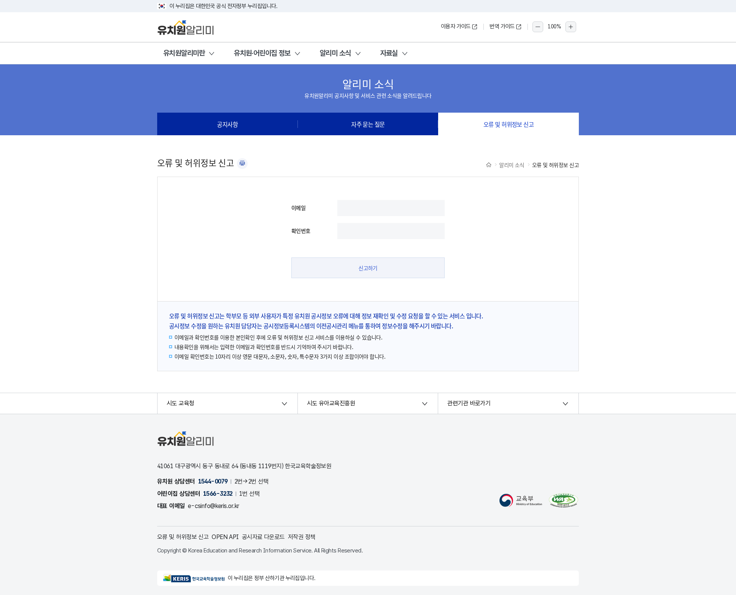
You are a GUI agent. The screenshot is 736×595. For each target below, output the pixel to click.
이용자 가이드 (456, 26)
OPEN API (225, 537)
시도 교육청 (180, 403)
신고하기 (368, 268)
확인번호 (300, 230)
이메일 (298, 207)
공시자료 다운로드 (263, 537)
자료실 (389, 53)
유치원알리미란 (184, 53)
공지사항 (227, 124)
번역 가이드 (502, 26)
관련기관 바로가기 (468, 403)
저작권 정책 (301, 537)
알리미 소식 (335, 53)
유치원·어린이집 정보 (262, 53)
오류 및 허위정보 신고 (508, 124)
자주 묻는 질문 (368, 124)
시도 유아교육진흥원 (331, 403)
